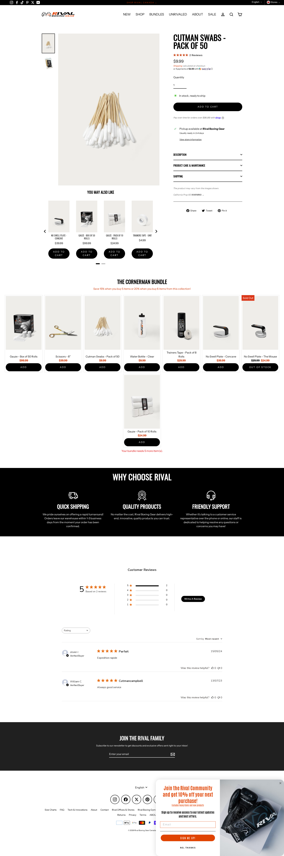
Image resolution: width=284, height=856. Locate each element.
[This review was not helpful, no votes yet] (218, 668)
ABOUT (197, 14)
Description (179, 155)
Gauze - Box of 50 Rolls (23, 356)
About (94, 809)
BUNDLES (156, 14)
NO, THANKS (188, 848)
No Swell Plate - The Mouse (260, 356)
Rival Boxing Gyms (147, 809)
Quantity (178, 77)
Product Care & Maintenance (189, 165)
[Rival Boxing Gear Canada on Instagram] (11, 2)
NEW (127, 14)
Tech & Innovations (77, 809)
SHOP (140, 14)
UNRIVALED (178, 14)
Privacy (132, 814)
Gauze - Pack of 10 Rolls (142, 431)
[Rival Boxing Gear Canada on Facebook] (17, 2)
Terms (143, 814)
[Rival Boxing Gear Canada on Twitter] (32, 2)
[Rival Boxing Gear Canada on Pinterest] (27, 2)
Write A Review (193, 598)
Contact (104, 809)
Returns (121, 814)
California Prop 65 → (188, 195)
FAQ (62, 809)
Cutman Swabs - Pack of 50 (102, 356)
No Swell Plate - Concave (221, 356)
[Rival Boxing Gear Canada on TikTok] (22, 2)
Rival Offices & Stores (123, 809)
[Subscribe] (172, 754)
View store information (190, 139)
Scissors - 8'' (63, 356)
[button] (207, 68)
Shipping (177, 66)
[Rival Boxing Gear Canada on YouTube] (38, 2)
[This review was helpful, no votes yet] (212, 668)
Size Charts (51, 809)
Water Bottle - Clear (142, 356)
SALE (212, 14)
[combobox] (76, 630)
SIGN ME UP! (187, 838)
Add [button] (23, 367)
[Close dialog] (280, 783)
